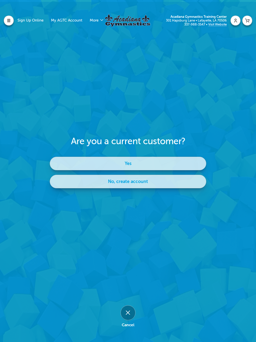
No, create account (128, 181)
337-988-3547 (195, 24)
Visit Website (217, 24)
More (95, 20)
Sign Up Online (31, 20)
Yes (128, 163)
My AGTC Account (66, 20)
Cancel (128, 325)
